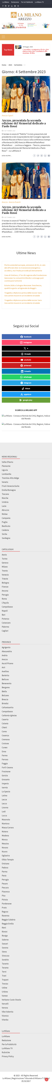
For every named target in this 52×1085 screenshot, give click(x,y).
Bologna (5, 582)
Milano (5, 566)
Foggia (5, 763)
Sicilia (4, 534)
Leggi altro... (7, 156)
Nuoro (4, 851)
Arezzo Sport (7, 115)
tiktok (27, 388)
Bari (3, 614)
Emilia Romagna (9, 490)
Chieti (4, 727)
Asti (3, 667)
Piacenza (6, 891)
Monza (4, 839)
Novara (5, 847)
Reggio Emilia (8, 923)
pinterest (27, 365)
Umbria (5, 502)
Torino (4, 558)
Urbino (5, 991)
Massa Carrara (8, 827)
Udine (4, 987)
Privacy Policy (8, 1056)
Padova (5, 867)
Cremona (6, 739)
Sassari (5, 943)
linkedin (27, 371)
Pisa (3, 895)
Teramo (5, 967)
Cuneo (4, 747)
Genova (5, 562)
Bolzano (5, 695)
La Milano (5, 2)
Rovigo (5, 935)
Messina (5, 843)
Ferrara (5, 759)
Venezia (5, 574)
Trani (4, 975)
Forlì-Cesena (7, 767)
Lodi (4, 811)
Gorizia (5, 775)
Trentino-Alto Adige (10, 478)
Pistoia (5, 899)
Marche (5, 498)
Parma (4, 871)
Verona (5, 1007)
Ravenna (5, 915)
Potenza (5, 618)
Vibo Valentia (7, 1011)
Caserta (5, 719)
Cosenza (5, 735)
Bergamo (6, 687)
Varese (5, 995)
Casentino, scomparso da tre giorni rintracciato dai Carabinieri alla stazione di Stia (36, 51)
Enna (4, 751)
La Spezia (6, 791)
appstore (27, 394)
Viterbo (5, 1019)
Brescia (5, 699)
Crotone (5, 743)
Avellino (5, 671)
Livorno (5, 807)
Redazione (15, 2)
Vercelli (5, 1003)
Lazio (4, 506)
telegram (27, 383)
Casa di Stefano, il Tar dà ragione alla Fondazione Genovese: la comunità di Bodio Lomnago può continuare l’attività (25, 278)
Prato (4, 907)
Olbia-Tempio (8, 859)
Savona (5, 947)
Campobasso (7, 606)
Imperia (5, 783)
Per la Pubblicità (27, 2)
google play (27, 400)
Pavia (4, 875)
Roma (4, 598)
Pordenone (6, 903)
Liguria (5, 470)
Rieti (4, 927)
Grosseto (6, 779)
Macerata (6, 819)
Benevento (6, 683)
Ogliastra (6, 855)
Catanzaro (6, 622)
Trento (5, 570)
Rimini (4, 931)
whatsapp (28, 377)
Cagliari (5, 630)
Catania (5, 723)
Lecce (4, 799)
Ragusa (5, 911)
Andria (4, 655)
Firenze (5, 586)
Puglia (4, 522)
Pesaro (5, 883)
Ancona (5, 590)
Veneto (5, 482)
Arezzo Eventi (15, 202)
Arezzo (5, 202)
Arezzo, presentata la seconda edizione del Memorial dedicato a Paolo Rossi (24, 123)
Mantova (5, 823)
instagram (27, 342)
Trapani (5, 979)
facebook (27, 337)
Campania (6, 518)
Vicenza (5, 1015)
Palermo (5, 626)
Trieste (5, 578)
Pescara (5, 887)
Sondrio (5, 959)
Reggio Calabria (8, 919)
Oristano (5, 863)
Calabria (5, 530)
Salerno (5, 939)
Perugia (5, 594)
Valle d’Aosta (7, 462)
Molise (4, 514)
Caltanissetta (7, 707)
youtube (27, 360)
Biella (4, 691)
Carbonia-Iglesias (9, 715)
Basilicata (6, 526)
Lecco (4, 803)
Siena (4, 951)
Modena (5, 835)
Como (4, 731)
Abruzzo (5, 510)
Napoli (5, 610)
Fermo (4, 755)
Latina (4, 795)
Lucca (4, 815)
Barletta (5, 675)
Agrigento (6, 647)
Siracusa (5, 955)
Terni (4, 971)
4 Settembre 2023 (9, 131)
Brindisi (5, 703)
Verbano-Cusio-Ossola (11, 999)
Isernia (5, 787)
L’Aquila (5, 602)
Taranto (5, 963)
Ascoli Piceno (7, 663)
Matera (5, 831)
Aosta (4, 554)
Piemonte (6, 466)
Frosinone (6, 771)
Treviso (5, 983)
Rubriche (6, 1052)
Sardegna (6, 538)
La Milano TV (39, 2)
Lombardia (6, 474)
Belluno (5, 679)
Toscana (5, 494)
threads (27, 354)
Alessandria (7, 651)
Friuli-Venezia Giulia (10, 486)
